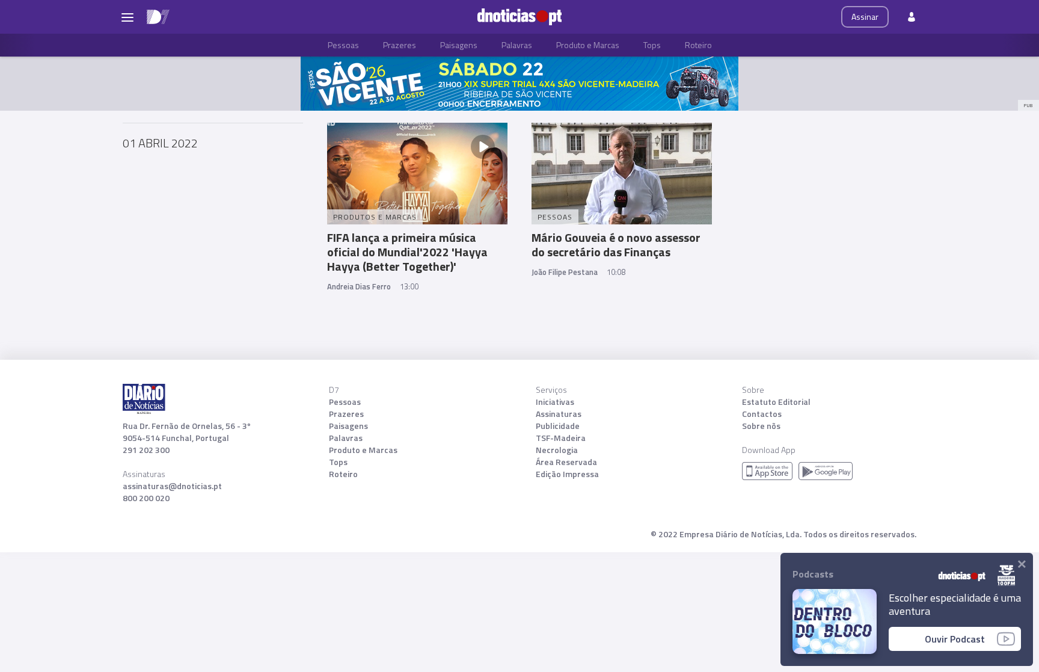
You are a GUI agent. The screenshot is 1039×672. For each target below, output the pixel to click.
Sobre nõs (761, 426)
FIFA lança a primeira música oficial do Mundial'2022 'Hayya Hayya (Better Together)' (407, 252)
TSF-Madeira (561, 438)
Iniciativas (555, 402)
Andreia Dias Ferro (359, 286)
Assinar (864, 16)
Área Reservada (566, 462)
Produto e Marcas (587, 45)
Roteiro (698, 45)
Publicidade (558, 426)
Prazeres (399, 45)
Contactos (762, 414)
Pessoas (343, 45)
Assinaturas (558, 414)
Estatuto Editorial (776, 402)
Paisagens (458, 45)
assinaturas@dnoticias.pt (172, 486)
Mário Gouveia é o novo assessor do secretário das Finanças (616, 244)
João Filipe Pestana (565, 272)
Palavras (516, 45)
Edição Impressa (567, 474)
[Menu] (127, 17)
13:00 (409, 286)
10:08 (616, 272)
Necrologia (557, 450)
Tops (652, 45)
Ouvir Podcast (955, 639)
